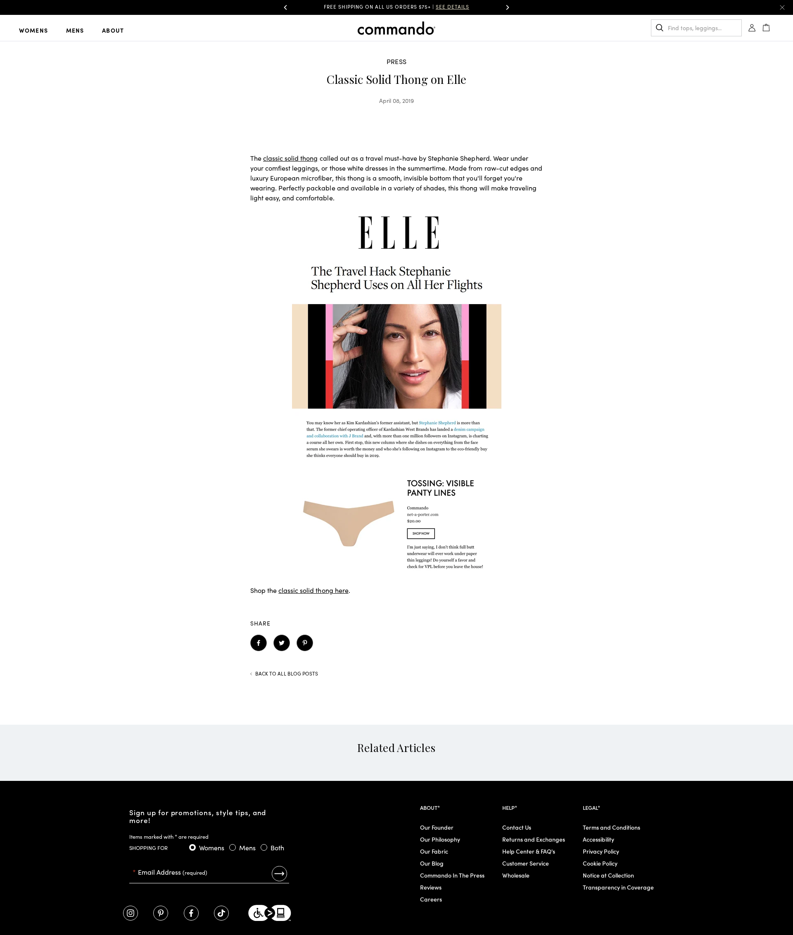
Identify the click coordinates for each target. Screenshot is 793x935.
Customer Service (525, 863)
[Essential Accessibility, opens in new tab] (269, 913)
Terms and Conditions (611, 827)
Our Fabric (434, 851)
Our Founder (436, 827)
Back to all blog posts (286, 673)
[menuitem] (40, 30)
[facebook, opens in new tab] (191, 913)
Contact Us (516, 827)
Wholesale (515, 875)
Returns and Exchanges (533, 839)
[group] (396, 7)
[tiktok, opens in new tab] (221, 913)
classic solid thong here (313, 590)
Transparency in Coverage (618, 887)
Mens (75, 30)
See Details (452, 6)
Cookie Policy (600, 863)
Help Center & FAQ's (528, 851)
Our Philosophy (440, 839)
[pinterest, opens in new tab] (160, 913)
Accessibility (598, 839)
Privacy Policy (601, 851)
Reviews (431, 887)
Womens (33, 30)
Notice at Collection (608, 875)
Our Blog (432, 863)
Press (396, 61)
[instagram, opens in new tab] (130, 913)
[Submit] (279, 873)
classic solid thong (290, 157)
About (113, 30)
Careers (431, 899)
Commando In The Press (452, 875)
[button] (285, 7)
